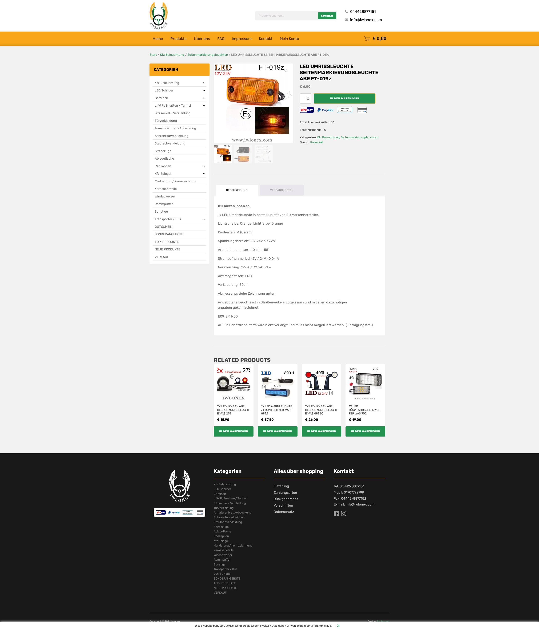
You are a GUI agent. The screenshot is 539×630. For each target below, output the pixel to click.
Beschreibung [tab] (236, 190)
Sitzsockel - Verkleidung (173, 113)
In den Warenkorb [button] (233, 431)
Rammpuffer (164, 204)
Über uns (202, 38)
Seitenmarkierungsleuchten (207, 55)
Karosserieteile (166, 189)
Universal (316, 142)
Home (158, 38)
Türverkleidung (166, 121)
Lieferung (281, 486)
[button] (286, 70)
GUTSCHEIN (163, 227)
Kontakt (265, 38)
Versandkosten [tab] (282, 190)
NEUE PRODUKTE (167, 249)
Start (153, 55)
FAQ (220, 38)
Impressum (242, 38)
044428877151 (363, 11)
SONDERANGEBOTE (169, 234)
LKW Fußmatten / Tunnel (173, 105)
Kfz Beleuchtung (172, 55)
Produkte (178, 38)
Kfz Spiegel (163, 174)
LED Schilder (164, 90)
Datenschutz (284, 512)
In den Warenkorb (344, 98)
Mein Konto (289, 38)
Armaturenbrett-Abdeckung (175, 128)
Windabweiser (165, 196)
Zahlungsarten (285, 493)
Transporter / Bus (168, 219)
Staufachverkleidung (170, 143)
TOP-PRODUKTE (167, 242)
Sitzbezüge (163, 151)
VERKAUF (162, 257)
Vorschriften (283, 505)
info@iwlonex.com (366, 19)
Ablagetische (164, 158)
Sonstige (161, 211)
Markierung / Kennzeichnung (176, 181)
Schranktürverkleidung (171, 136)
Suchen (327, 15)
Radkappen (163, 166)
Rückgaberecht (286, 499)
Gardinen (161, 98)
